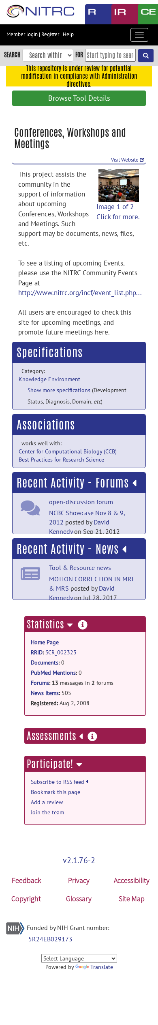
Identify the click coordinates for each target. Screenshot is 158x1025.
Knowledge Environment (49, 379)
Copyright (26, 898)
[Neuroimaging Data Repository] (118, 14)
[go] (146, 56)
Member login (22, 34)
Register (50, 34)
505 (51, 693)
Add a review (47, 802)
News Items (45, 693)
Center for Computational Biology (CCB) (68, 451)
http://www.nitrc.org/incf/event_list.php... (80, 292)
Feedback (26, 880)
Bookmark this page (55, 792)
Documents (44, 662)
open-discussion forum (81, 502)
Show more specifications (59, 390)
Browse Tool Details (79, 98)
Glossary (79, 898)
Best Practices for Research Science (61, 459)
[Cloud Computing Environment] (145, 14)
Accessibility (131, 880)
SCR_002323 (61, 652)
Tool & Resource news (80, 567)
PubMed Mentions (53, 672)
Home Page (45, 642)
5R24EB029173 (50, 939)
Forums (40, 682)
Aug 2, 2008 (60, 703)
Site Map (132, 898)
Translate (101, 967)
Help (68, 34)
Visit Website (125, 159)
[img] (134, 483)
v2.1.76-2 (79, 860)
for (79, 54)
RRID (37, 652)
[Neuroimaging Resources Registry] (92, 14)
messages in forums (72, 682)
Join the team (47, 812)
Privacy (79, 880)
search (12, 54)
